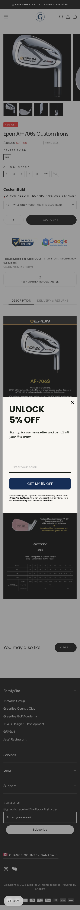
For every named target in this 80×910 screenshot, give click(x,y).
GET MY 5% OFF (40, 483)
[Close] (72, 402)
